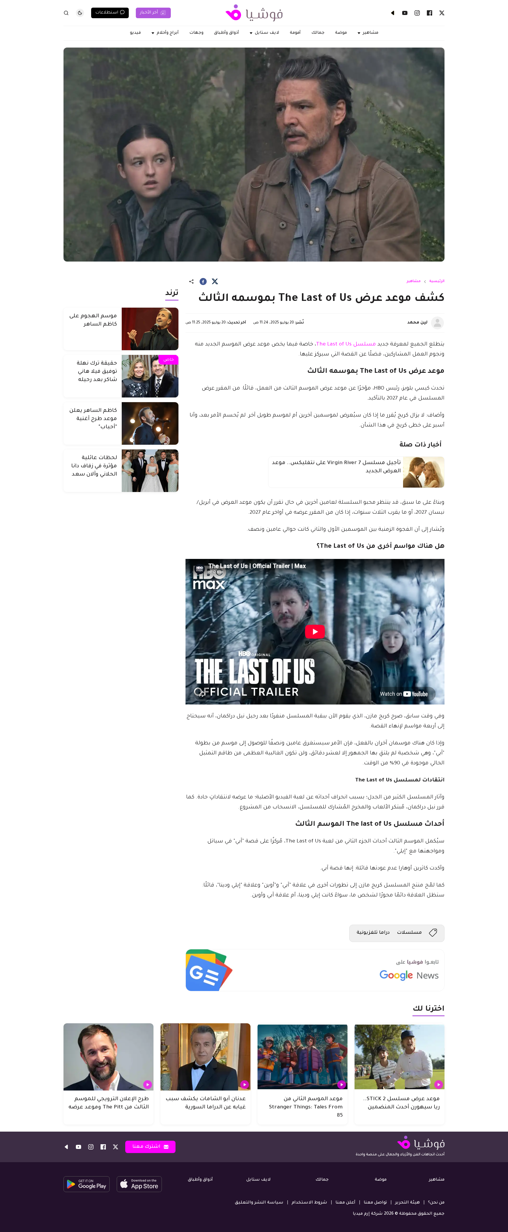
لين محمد (417, 323)
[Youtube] (404, 13)
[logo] (254, 12)
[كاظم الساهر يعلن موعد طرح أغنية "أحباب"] (150, 423)
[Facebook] (429, 13)
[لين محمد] (437, 323)
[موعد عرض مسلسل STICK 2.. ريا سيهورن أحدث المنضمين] (399, 1057)
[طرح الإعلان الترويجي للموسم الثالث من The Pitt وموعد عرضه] (108, 1057)
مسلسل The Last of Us (346, 345)
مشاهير (414, 281)
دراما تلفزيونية (373, 933)
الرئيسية (436, 281)
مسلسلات (409, 933)
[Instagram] (417, 13)
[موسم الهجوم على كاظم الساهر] (150, 329)
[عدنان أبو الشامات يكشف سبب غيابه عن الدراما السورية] (205, 1057)
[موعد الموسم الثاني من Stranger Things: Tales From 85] (302, 1057)
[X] (441, 13)
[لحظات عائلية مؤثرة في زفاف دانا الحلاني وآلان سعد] (150, 470)
